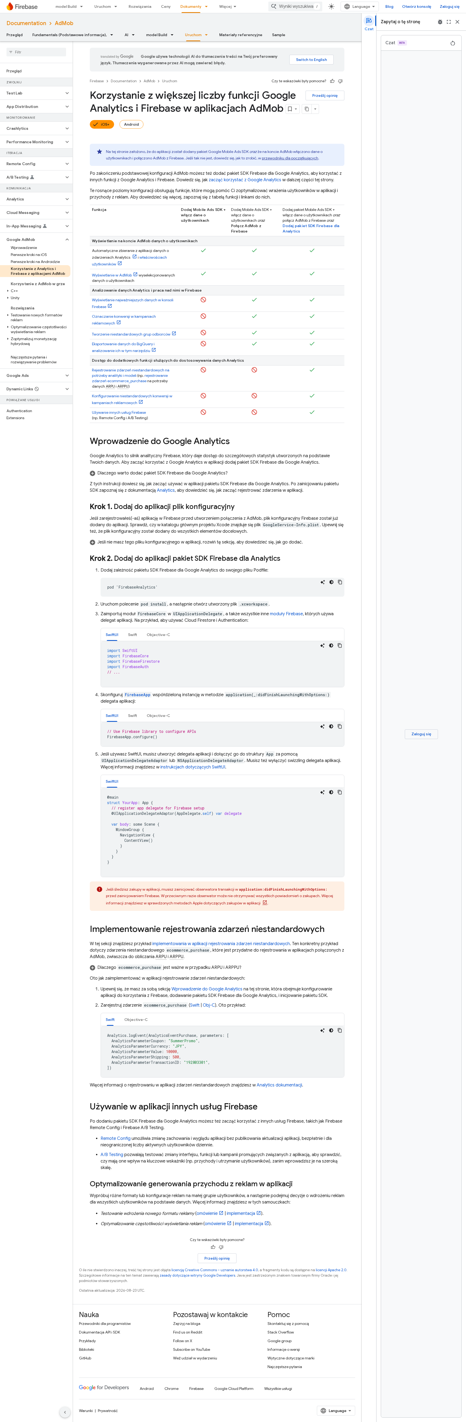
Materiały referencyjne (240, 34)
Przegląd (14, 34)
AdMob (64, 23)
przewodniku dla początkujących (290, 158)
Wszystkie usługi (278, 1388)
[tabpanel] (222, 664)
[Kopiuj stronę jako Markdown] (307, 109)
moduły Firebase (286, 614)
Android (131, 124)
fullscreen (449, 22)
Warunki (86, 1411)
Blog (389, 6)
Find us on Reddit (187, 1332)
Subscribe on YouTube (191, 1349)
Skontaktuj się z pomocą (288, 1323)
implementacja (241, 1213)
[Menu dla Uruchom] (117, 6)
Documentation (26, 23)
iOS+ (105, 124)
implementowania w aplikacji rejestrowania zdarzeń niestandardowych (221, 943)
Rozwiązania (140, 6)
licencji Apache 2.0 (331, 1270)
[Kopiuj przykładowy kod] (340, 582)
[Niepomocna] (340, 81)
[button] (32, 93)
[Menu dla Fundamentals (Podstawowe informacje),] (113, 34)
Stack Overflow (281, 1332)
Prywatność (108, 1411)
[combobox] (295, 6)
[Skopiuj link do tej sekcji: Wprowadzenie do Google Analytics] (235, 442)
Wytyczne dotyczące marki (291, 1358)
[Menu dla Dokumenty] (207, 6)
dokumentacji (279, 1085)
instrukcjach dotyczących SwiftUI (192, 767)
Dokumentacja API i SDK (99, 1332)
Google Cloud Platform (233, 1388)
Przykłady (87, 1340)
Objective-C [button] (158, 634)
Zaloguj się (450, 6)
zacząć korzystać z (245, 180)
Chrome (172, 1388)
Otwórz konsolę (416, 6)
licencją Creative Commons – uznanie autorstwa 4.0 (215, 1270)
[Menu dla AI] (134, 34)
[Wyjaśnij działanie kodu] (322, 582)
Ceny (166, 6)
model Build (66, 6)
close (457, 22)
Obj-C (209, 1005)
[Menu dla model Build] (83, 6)
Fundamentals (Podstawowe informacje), (69, 34)
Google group (280, 1340)
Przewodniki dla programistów (105, 1323)
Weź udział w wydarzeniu (195, 1358)
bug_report (440, 22)
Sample (278, 34)
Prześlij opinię (325, 95)
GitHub (85, 1358)
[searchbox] (36, 52)
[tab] (112, 634)
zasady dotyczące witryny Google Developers (197, 1275)
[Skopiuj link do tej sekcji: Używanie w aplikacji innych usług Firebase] (263, 1107)
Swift (195, 1005)
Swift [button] (132, 634)
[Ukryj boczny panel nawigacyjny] (65, 1412)
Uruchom (102, 6)
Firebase (97, 81)
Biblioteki (86, 1349)
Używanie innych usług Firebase (119, 412)
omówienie (207, 1213)
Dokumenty (190, 6)
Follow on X (182, 1340)
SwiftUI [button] (112, 634)
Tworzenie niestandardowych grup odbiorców (131, 334)
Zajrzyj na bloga (186, 1323)
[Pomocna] (332, 81)
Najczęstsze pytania (285, 1366)
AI (126, 34)
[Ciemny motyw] (331, 582)
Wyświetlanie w (112, 275)
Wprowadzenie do (207, 989)
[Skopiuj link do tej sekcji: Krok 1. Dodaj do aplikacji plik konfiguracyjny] (240, 507)
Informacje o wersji (284, 1349)
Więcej (225, 6)
